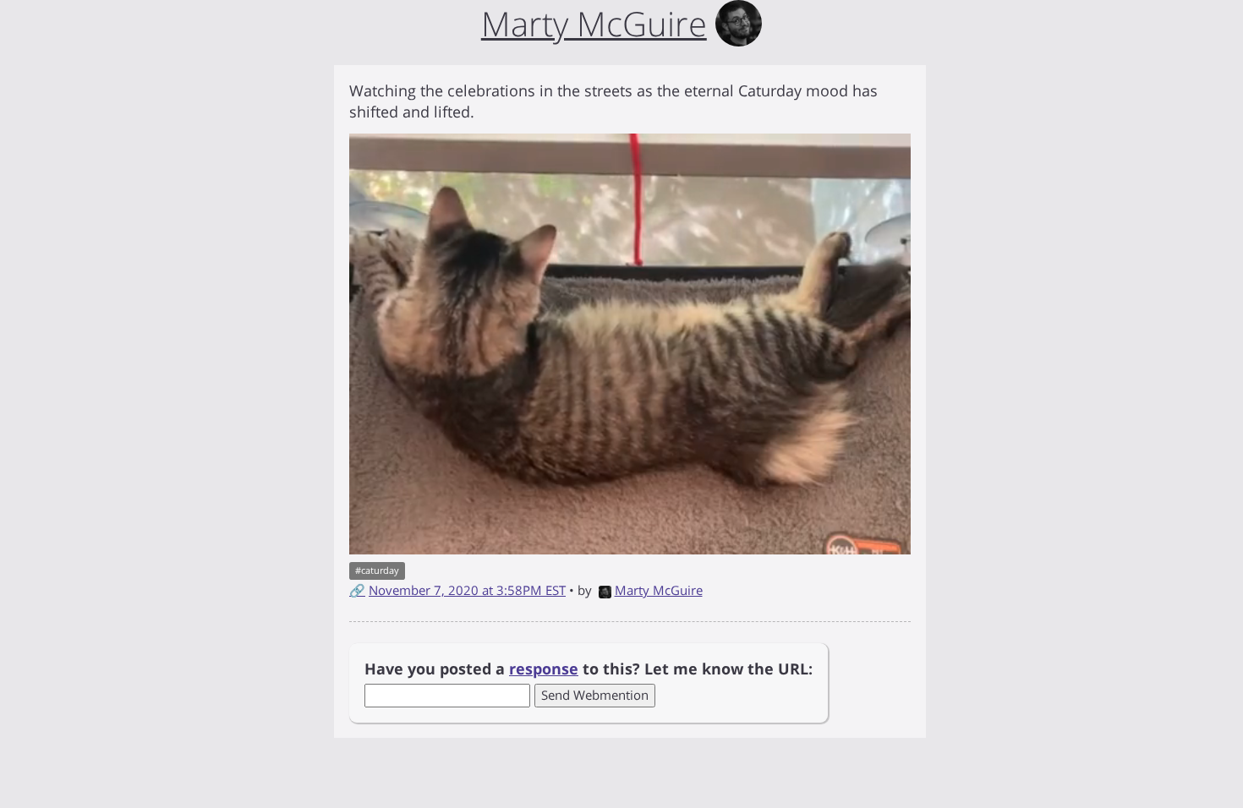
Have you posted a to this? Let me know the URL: (588, 668)
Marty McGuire (659, 589)
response (543, 668)
